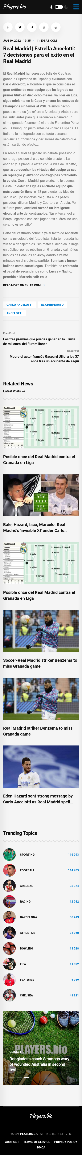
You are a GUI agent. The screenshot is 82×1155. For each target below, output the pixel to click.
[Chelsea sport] (9, 995)
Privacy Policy (65, 1142)
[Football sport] (9, 870)
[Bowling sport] (9, 948)
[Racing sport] (9, 901)
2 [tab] (19, 1077)
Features (27, 979)
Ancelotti (14, 313)
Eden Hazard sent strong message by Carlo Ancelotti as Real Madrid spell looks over (38, 801)
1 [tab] (12, 1077)
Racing (25, 901)
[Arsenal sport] (9, 885)
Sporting (27, 854)
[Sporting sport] (9, 854)
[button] (8, 27)
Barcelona (28, 917)
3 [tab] (26, 1077)
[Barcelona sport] (9, 917)
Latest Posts (12, 391)
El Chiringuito (52, 304)
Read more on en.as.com (22, 285)
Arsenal (26, 886)
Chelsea (26, 995)
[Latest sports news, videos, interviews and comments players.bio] (14, 7)
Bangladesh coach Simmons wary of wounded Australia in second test (39, 1064)
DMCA (41, 1147)
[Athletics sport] (9, 932)
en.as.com (49, 40)
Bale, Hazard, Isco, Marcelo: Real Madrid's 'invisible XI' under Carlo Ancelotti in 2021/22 (34, 530)
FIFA (23, 964)
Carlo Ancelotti (19, 304)
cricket (15, 1051)
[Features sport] (9, 979)
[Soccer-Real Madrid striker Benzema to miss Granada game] (41, 631)
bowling (26, 948)
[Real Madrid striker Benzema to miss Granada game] (41, 699)
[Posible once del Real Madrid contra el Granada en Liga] (41, 427)
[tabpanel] (41, 1048)
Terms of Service (36, 1142)
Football (27, 870)
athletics (28, 932)
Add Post (12, 1142)
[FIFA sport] (9, 964)
